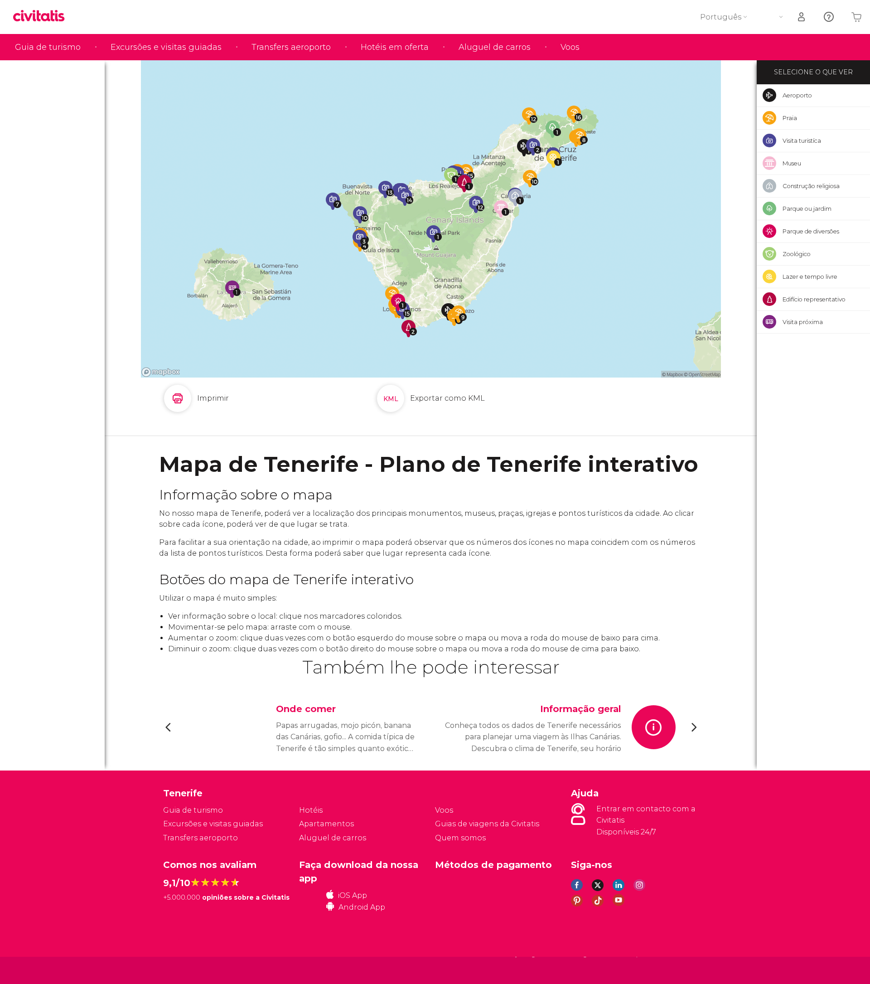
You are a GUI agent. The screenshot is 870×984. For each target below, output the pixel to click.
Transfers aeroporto (291, 47)
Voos (570, 47)
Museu (792, 163)
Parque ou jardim (807, 208)
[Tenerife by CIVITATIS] (42, 16)
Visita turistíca (802, 140)
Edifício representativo (814, 299)
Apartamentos (326, 823)
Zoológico (797, 253)
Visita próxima (803, 321)
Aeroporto (797, 95)
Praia (790, 117)
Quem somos (460, 838)
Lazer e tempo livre (810, 276)
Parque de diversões (811, 231)
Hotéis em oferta (395, 47)
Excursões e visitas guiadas (166, 47)
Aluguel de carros (495, 47)
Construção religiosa (811, 185)
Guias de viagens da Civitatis (487, 823)
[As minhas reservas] (802, 17)
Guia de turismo (48, 47)
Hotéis (311, 810)
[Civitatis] (186, 970)
